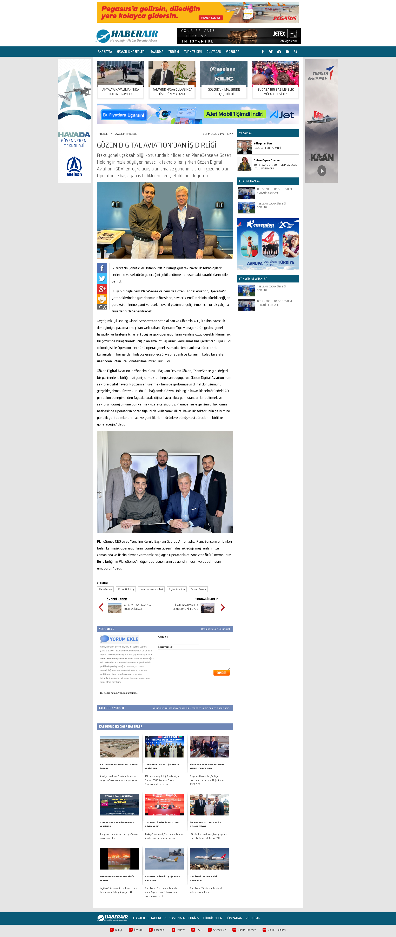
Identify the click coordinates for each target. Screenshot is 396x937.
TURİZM (173, 51)
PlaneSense (105, 589)
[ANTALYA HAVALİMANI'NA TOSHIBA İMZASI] (115, 614)
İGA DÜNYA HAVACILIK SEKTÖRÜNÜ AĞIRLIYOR (185, 607)
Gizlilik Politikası (277, 930)
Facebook (159, 930)
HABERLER (103, 133)
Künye (119, 930)
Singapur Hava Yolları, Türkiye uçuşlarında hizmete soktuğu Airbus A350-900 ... (207, 780)
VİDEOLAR (232, 51)
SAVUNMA (156, 51)
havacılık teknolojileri (151, 589)
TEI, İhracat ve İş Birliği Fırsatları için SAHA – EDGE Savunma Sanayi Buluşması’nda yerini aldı (162, 780)
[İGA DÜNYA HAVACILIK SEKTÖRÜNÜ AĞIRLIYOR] (207, 614)
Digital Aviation (177, 589)
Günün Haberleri (247, 930)
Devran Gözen (198, 589)
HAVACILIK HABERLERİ (131, 51)
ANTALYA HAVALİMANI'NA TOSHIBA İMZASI (137, 607)
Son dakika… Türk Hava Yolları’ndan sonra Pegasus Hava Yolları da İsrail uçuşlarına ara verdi (161, 892)
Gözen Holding (126, 589)
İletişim (138, 930)
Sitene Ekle (219, 930)
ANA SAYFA (105, 51)
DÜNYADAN (214, 51)
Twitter (181, 930)
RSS (199, 930)
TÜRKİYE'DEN (193, 51)
